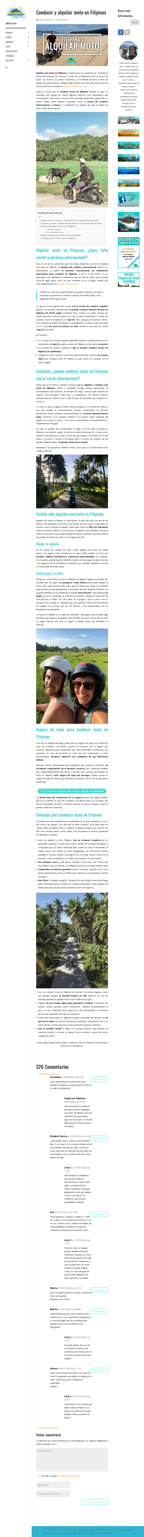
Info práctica (63, 19)
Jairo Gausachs (46, 19)
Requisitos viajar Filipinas (16, 28)
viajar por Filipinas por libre (75, 86)
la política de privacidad (68, 1476)
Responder (99, 1079)
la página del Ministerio (67, 284)
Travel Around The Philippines (100, 1533)
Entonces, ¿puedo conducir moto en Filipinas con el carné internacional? (71, 223)
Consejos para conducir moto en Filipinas (58, 238)
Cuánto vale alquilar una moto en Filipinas (58, 226)
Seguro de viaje (11, 51)
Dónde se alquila (54, 229)
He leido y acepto (60, 1476)
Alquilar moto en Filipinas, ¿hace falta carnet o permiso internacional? (70, 220)
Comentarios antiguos (47, 1073)
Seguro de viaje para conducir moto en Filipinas (61, 235)
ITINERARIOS (10, 56)
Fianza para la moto (55, 232)
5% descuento (72, 791)
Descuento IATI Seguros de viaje (64, 1533)
